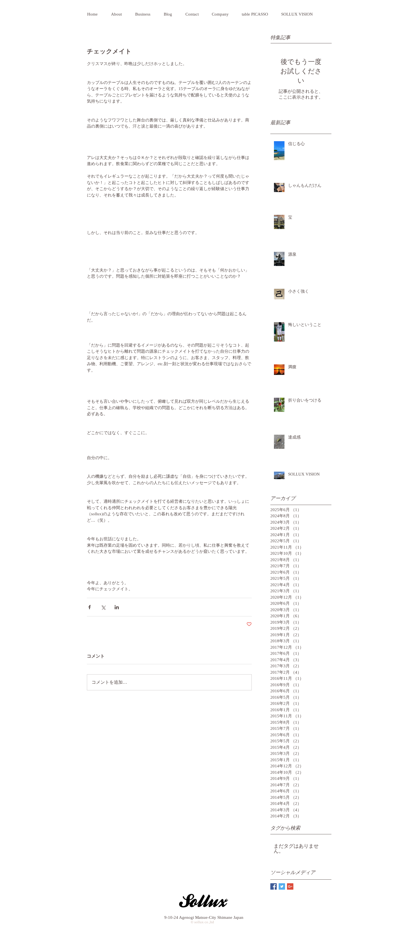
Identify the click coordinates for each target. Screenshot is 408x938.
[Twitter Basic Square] (282, 886)
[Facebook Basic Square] (273, 886)
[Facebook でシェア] (89, 607)
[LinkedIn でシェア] (116, 607)
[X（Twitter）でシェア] (103, 607)
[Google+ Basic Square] (290, 886)
